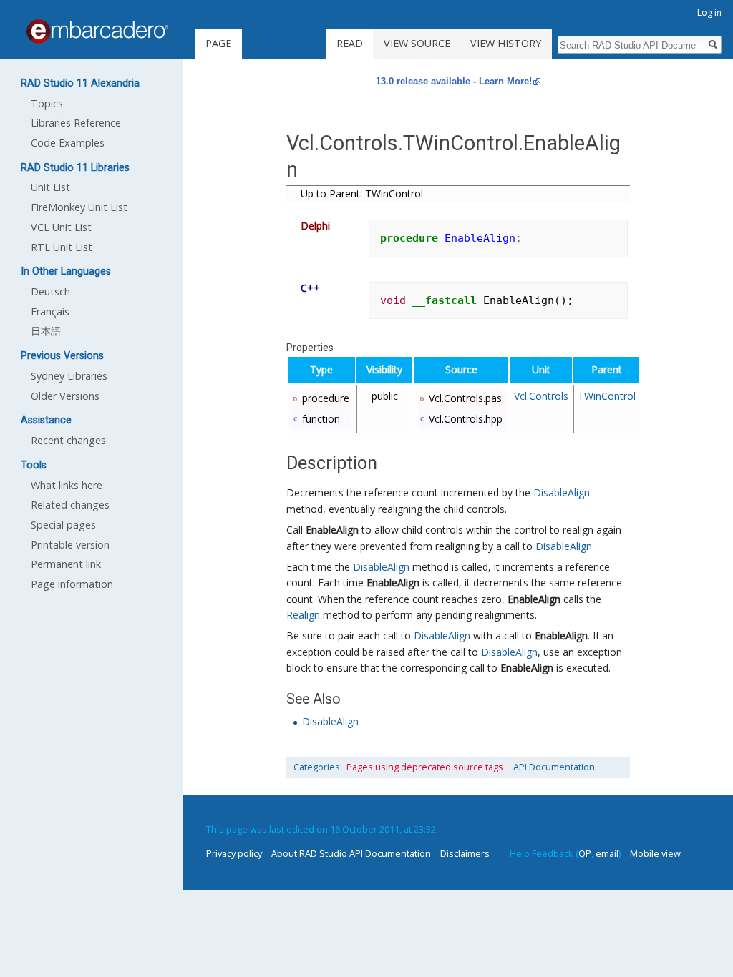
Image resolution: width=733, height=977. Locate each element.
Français (50, 311)
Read (349, 43)
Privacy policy (234, 853)
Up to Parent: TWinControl (362, 193)
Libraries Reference (76, 122)
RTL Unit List (61, 247)
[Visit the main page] (97, 31)
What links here (66, 485)
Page (218, 43)
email (607, 853)
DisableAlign (561, 492)
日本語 (46, 331)
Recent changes (68, 440)
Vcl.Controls (541, 396)
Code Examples (68, 142)
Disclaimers (465, 853)
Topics (47, 103)
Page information (72, 584)
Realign (303, 615)
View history (505, 43)
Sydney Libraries (69, 376)
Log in (709, 12)
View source (417, 43)
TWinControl (607, 396)
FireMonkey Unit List (79, 207)
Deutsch (50, 291)
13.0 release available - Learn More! (454, 81)
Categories (316, 767)
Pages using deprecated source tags (424, 767)
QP (584, 853)
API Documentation (554, 767)
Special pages (63, 524)
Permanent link (66, 564)
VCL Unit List (61, 227)
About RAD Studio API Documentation (351, 853)
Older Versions (65, 396)
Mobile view (655, 853)
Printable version (70, 544)
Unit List (50, 187)
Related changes (70, 504)
